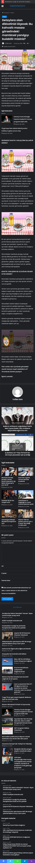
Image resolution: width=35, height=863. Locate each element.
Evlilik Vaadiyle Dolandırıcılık (12, 621)
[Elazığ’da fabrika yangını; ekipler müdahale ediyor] (7, 751)
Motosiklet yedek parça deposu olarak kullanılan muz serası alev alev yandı (16, 738)
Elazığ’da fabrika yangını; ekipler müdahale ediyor (23, 750)
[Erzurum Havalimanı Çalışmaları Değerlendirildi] (7, 670)
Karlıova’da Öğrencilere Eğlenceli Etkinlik (16, 649)
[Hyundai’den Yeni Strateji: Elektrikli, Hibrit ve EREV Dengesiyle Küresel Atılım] (7, 721)
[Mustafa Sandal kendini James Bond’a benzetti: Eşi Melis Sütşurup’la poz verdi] (9, 471)
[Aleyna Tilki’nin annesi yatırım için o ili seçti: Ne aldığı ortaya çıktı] (25, 513)
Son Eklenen (17, 607)
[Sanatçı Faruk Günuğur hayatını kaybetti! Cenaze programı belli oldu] (7, 119)
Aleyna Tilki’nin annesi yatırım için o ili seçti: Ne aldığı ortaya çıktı (25, 522)
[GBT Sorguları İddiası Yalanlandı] (7, 730)
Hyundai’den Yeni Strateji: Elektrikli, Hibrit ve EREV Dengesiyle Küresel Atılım (23, 721)
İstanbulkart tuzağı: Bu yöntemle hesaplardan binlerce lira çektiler (14, 627)
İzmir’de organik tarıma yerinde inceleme (24, 479)
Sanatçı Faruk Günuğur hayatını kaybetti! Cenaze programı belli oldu (23, 119)
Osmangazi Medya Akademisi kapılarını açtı (9, 521)
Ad (3, 566)
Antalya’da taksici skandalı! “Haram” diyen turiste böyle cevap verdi (17, 614)
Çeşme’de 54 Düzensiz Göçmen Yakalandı (22, 634)
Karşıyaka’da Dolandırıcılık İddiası (14, 654)
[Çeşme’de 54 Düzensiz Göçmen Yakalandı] (7, 635)
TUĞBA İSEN (8, 43)
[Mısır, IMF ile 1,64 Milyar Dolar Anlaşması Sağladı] (7, 661)
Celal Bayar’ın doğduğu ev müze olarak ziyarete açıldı (25, 502)
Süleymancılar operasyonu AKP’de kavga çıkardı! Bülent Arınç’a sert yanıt (16, 643)
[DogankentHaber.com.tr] (17, 6)
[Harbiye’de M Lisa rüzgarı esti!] (9, 494)
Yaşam (12, 12)
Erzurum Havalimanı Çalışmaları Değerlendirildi (21, 670)
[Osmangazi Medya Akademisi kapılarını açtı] (9, 513)
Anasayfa (6, 12)
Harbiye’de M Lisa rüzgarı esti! (8, 501)
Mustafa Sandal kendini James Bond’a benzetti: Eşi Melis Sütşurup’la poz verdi (9, 481)
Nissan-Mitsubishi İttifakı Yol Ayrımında (16, 704)
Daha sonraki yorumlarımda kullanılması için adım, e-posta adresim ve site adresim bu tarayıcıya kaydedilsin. (16, 590)
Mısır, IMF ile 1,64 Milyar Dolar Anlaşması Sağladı (23, 660)
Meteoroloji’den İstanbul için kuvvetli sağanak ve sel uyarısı (15, 678)
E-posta (4, 573)
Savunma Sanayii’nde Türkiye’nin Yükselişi (17, 744)
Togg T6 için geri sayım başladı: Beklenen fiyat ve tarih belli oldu (16, 698)
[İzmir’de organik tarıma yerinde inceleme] (25, 471)
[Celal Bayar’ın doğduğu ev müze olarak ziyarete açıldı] (25, 494)
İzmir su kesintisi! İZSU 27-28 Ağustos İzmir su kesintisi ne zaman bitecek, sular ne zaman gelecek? (23, 688)
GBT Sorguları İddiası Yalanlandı (21, 729)
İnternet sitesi (6, 580)
